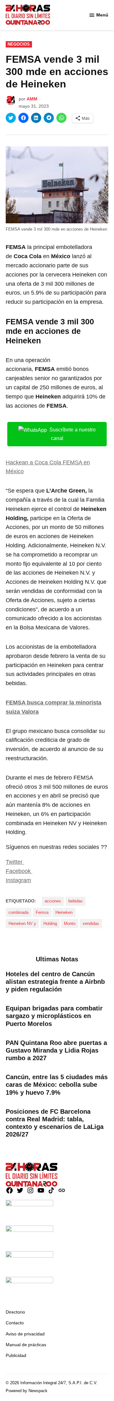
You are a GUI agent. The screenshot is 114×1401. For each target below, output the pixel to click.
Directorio (15, 1312)
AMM (32, 98)
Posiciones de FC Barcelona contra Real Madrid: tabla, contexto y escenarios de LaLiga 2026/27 (55, 1123)
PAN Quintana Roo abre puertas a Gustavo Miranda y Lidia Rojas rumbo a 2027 (56, 1050)
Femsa (42, 912)
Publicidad (16, 1355)
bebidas (75, 901)
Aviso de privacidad (25, 1333)
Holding (50, 923)
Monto (69, 923)
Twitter (15, 862)
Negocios (19, 44)
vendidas (91, 923)
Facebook (19, 871)
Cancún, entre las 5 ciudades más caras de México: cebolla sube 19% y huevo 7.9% (57, 1084)
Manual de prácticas (26, 1344)
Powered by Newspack (27, 1391)
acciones (53, 901)
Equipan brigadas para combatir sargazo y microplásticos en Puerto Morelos (54, 1016)
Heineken (64, 912)
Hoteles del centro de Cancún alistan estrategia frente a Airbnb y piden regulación (55, 982)
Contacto (15, 1322)
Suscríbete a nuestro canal (72, 434)
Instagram (18, 880)
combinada (18, 912)
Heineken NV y (22, 923)
